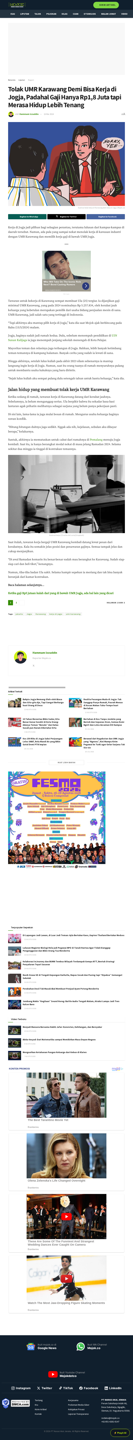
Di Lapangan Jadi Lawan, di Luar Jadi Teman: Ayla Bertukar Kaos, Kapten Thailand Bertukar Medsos (73, 935)
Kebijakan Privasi (76, 1409)
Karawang (41, 614)
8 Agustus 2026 (30, 1044)
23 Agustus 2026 (30, 939)
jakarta (19, 614)
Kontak (38, 1413)
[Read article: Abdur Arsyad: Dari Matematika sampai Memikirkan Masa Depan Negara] (14, 1042)
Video (124, 13)
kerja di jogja (55, 614)
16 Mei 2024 (49, 114)
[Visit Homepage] (17, 5)
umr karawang (73, 614)
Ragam (31, 80)
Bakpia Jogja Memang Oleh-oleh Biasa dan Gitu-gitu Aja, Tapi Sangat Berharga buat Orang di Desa (43, 702)
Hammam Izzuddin (29, 114)
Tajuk (37, 13)
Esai (13, 13)
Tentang (39, 1400)
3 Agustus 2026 (30, 732)
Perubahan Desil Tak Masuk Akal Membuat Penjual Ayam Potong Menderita (61, 988)
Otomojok (90, 13)
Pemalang (96, 440)
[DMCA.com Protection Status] (20, 1403)
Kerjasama (73, 1400)
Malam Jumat (108, 13)
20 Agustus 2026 (30, 968)
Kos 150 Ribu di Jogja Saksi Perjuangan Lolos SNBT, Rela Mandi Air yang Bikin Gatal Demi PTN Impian (42, 741)
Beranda (11, 80)
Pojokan (51, 13)
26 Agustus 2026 (30, 955)
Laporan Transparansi (78, 1413)
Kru (36, 1404)
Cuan (75, 13)
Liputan (24, 13)
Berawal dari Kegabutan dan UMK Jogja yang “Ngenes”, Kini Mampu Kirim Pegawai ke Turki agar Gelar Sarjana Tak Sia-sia (104, 743)
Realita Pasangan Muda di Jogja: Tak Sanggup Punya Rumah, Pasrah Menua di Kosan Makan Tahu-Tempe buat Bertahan (103, 704)
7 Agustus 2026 (30, 1056)
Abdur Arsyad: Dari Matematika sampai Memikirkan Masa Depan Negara (59, 1039)
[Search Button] (123, 5)
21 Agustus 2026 (91, 712)
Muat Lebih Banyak (66, 762)
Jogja (29, 614)
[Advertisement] (66, 635)
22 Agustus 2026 (30, 709)
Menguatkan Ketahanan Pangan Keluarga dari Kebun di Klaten (55, 1052)
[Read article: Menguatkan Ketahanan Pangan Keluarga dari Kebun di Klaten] (14, 1055)
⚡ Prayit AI (120, 1433)
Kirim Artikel (107, 5)
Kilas (64, 13)
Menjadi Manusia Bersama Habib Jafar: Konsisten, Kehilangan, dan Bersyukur (62, 1027)
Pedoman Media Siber (78, 1404)
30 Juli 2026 (89, 729)
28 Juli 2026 (89, 752)
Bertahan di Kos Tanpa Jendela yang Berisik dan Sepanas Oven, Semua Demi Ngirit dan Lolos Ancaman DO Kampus (104, 722)
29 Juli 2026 (28, 749)
